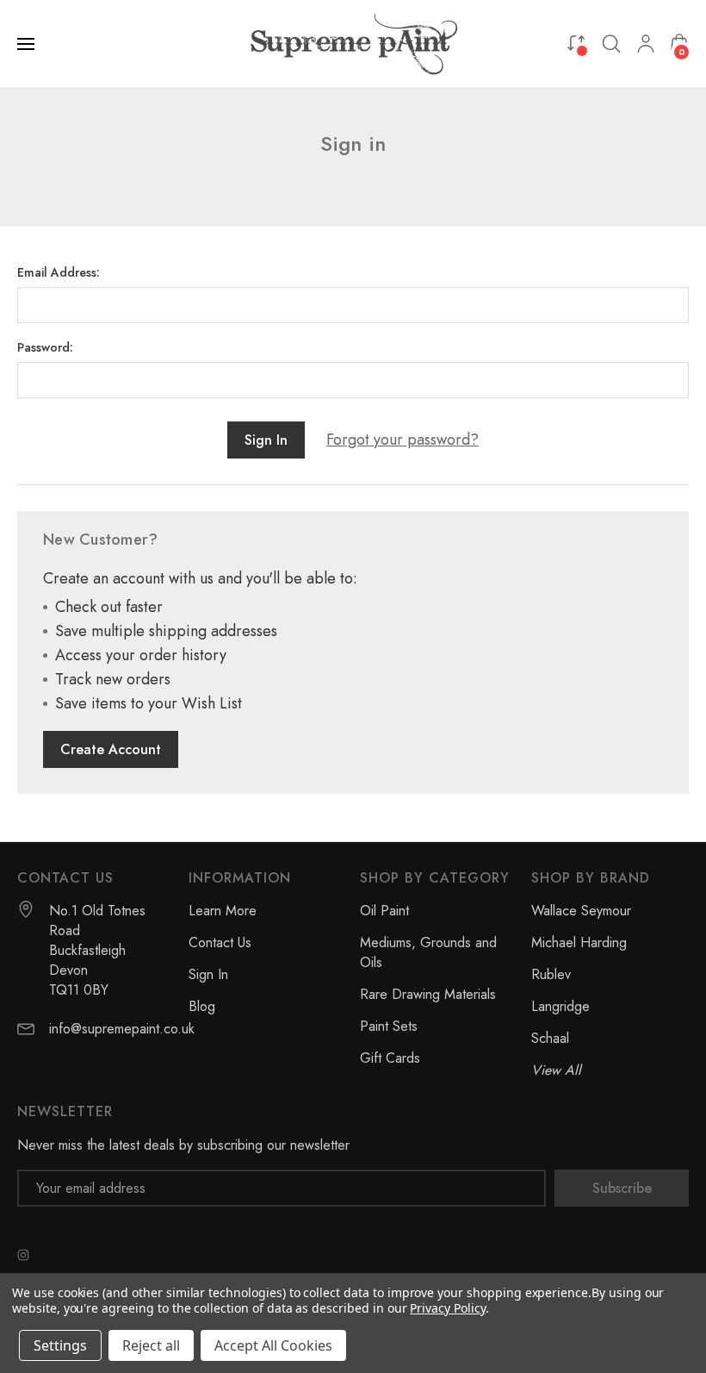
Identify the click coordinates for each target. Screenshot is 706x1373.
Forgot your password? (402, 440)
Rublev (551, 974)
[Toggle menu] (27, 44)
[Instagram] (23, 1255)
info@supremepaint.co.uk (122, 1029)
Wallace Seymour (581, 911)
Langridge (560, 1006)
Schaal (550, 1038)
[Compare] (576, 43)
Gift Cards (390, 1058)
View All (556, 1070)
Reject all (151, 1345)
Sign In (208, 974)
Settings (60, 1345)
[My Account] (645, 44)
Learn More (223, 911)
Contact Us (220, 942)
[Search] (611, 44)
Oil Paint (384, 911)
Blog (202, 1006)
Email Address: (58, 272)
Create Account (110, 749)
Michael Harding (579, 942)
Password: (45, 347)
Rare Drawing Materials (428, 994)
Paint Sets (389, 1026)
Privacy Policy (447, 1308)
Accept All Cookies (273, 1345)
